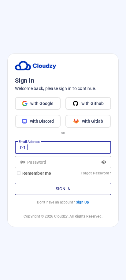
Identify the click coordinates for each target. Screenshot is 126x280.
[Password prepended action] (22, 162)
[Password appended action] (103, 162)
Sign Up (82, 202)
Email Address (29, 142)
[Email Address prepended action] (22, 147)
